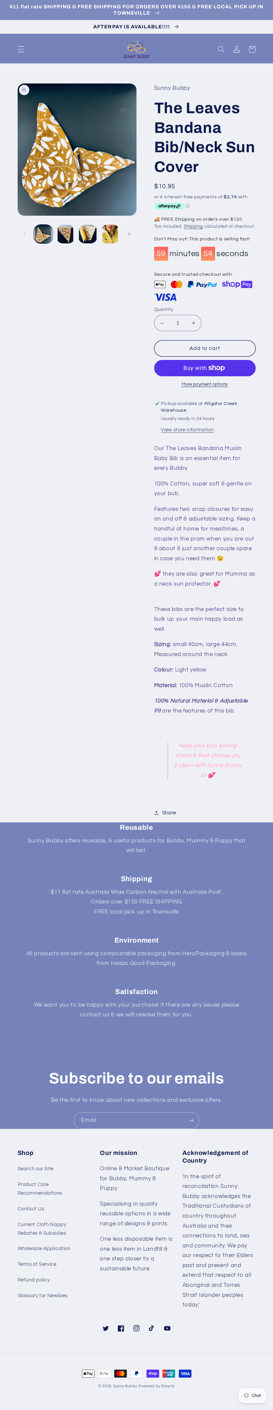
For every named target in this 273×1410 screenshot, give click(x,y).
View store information (187, 429)
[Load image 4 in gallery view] (110, 234)
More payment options (205, 384)
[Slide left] (25, 234)
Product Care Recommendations (40, 1189)
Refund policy (34, 1279)
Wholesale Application (44, 1248)
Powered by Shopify (156, 1386)
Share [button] (169, 812)
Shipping (193, 226)
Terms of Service (37, 1264)
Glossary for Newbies (43, 1295)
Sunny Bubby (125, 1386)
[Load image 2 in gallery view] (65, 234)
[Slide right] (129, 234)
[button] (21, 49)
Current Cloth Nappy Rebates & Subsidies (42, 1229)
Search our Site (36, 1168)
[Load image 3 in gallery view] (87, 234)
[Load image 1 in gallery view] (43, 234)
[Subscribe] (191, 1120)
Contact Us (31, 1208)
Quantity (163, 309)
